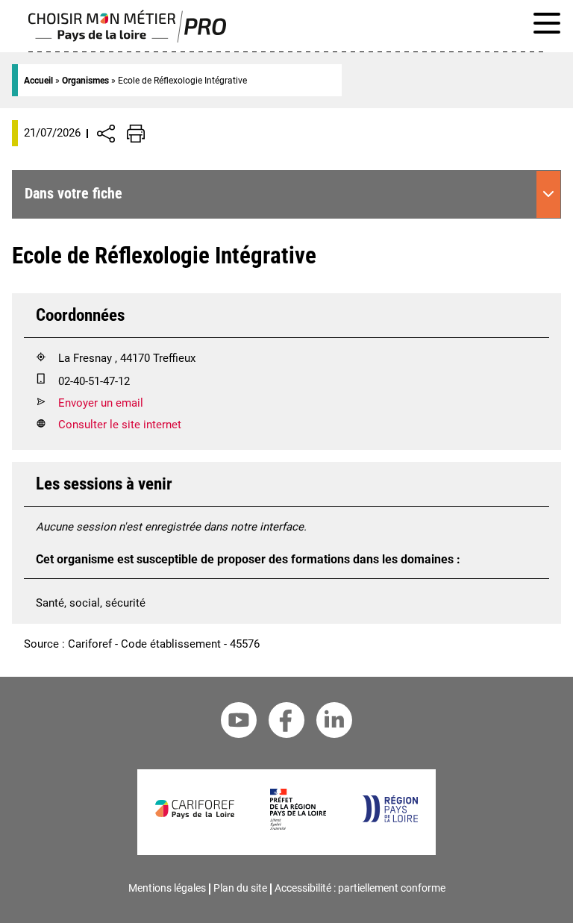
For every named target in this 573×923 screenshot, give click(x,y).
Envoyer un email (100, 403)
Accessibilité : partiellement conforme (360, 888)
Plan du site (240, 888)
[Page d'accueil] (127, 39)
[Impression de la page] (136, 134)
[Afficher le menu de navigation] (547, 25)
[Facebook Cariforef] (286, 722)
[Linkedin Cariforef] (334, 722)
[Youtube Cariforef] (239, 722)
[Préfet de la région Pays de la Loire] (298, 826)
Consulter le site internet (119, 424)
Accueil (38, 80)
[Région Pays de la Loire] (390, 818)
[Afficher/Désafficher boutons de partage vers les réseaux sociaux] (106, 134)
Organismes (85, 80)
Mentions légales (167, 888)
